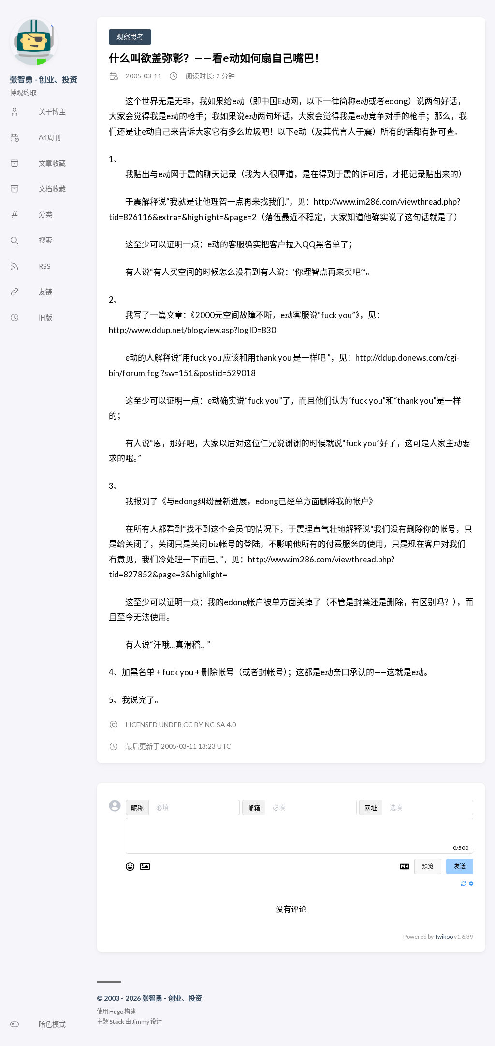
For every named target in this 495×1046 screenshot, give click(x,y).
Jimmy (140, 1021)
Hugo (116, 1011)
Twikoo (444, 936)
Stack (116, 1021)
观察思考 (130, 36)
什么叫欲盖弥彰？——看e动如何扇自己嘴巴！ (217, 57)
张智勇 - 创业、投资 (43, 79)
